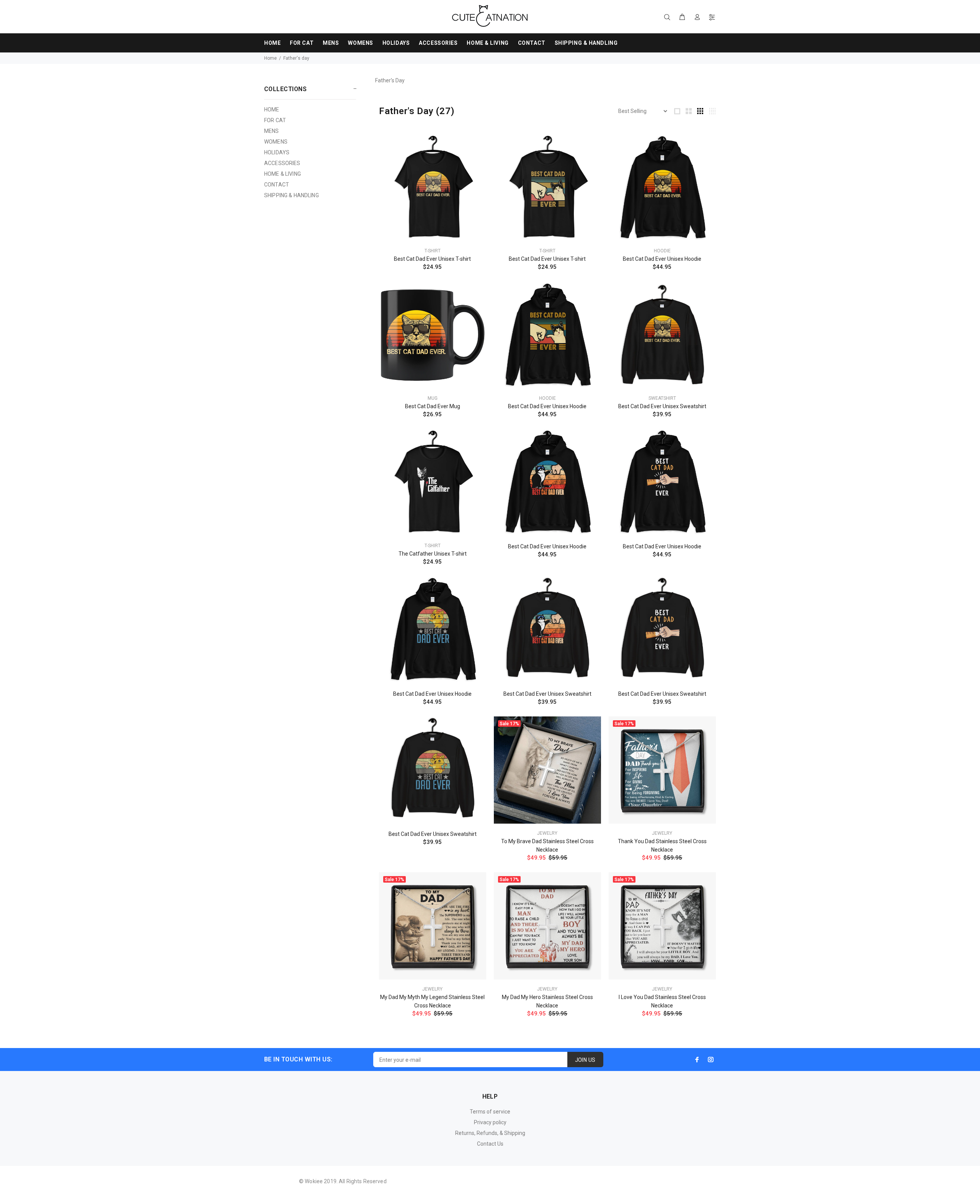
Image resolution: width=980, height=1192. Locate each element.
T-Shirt (433, 250)
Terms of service (490, 1112)
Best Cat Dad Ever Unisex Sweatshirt (662, 406)
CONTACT (276, 184)
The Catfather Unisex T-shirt (433, 554)
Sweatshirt (662, 398)
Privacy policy (490, 1122)
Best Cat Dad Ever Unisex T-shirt (432, 259)
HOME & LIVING (282, 174)
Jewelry (547, 833)
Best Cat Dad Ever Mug (432, 406)
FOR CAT (275, 120)
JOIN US (585, 1060)
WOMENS (275, 142)
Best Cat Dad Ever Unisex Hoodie (662, 259)
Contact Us (490, 1144)
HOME (271, 109)
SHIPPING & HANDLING (291, 195)
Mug (433, 398)
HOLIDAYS (276, 152)
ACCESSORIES (282, 163)
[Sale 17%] (547, 770)
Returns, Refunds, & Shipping (490, 1133)
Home (270, 58)
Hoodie (662, 250)
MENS (271, 131)
